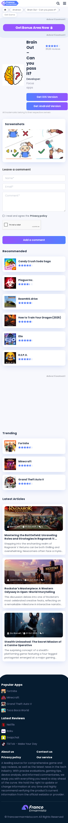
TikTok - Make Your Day (22, 744)
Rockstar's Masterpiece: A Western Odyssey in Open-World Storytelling (29, 590)
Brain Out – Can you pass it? (41, 9)
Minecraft (13, 697)
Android (17, 9)
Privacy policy (38, 216)
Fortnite (12, 691)
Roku (10, 731)
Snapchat (13, 737)
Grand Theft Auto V (19, 704)
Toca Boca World (18, 710)
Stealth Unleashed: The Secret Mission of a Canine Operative (32, 643)
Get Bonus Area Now (32, 27)
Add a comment (34, 240)
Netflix (11, 724)
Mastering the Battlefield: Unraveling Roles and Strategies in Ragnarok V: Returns (30, 537)
